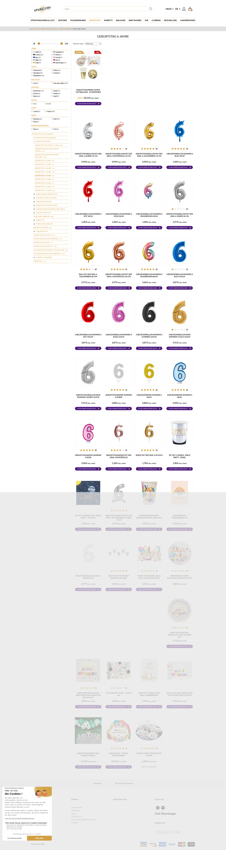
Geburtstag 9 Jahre (43, 187)
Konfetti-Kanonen (44, 257)
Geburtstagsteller (42, 242)
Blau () (37, 57)
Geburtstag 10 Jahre (43, 190)
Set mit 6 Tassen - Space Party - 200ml (179, 456)
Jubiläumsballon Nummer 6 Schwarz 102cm (149, 335)
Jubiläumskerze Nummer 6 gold (149, 396)
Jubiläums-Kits (42, 231)
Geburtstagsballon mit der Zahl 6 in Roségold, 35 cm (118, 155)
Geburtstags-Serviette (43, 246)
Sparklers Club (34, 29)
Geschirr (62, 20)
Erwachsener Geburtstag (47, 194)
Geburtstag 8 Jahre (43, 183)
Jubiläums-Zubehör (42, 216)
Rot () (57, 60)
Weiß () (38, 52)
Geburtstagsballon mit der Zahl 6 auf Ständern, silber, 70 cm (118, 517)
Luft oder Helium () (60, 83)
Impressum (75, 811)
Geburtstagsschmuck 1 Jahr (47, 145)
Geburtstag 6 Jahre (43, 176)
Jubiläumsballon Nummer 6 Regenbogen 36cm (149, 215)
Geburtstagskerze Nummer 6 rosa (88, 456)
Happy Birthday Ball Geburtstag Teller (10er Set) (179, 635)
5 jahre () (36, 111)
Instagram (97, 783)
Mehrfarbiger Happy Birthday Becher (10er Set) (149, 516)
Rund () (36, 122)
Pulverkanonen (78, 20)
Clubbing (156, 20)
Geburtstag (95, 20)
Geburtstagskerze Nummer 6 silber (118, 396)
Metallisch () (37, 73)
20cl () (35, 129)
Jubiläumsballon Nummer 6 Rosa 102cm (118, 335)
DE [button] (176, 9)
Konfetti (108, 20)
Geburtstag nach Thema (46, 198)
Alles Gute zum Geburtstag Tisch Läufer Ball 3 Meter (179, 694)
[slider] (39, 43)
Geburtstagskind (65, 29)
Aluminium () (38, 91)
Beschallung (170, 20)
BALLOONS (120, 20)
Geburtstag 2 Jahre (43, 161)
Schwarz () (39, 55)
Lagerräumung (187, 20)
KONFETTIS (40, 220)
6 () (49, 104)
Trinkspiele (38, 261)
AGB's (73, 814)
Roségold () (59, 52)
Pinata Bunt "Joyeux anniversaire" (118, 754)
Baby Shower (135, 20)
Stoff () (56, 96)
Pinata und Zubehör (44, 224)
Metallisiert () (38, 75)
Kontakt (75, 823)
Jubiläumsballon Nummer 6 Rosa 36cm (118, 215)
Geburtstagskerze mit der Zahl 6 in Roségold (118, 456)
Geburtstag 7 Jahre (43, 179)
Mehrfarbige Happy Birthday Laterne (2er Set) (179, 577)
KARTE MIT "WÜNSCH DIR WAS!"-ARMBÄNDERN (149, 694)
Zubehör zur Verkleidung (47, 205)
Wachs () (36, 96)
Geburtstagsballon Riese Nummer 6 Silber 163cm (88, 396)
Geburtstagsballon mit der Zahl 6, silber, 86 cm (179, 215)
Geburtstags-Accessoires (49, 29)
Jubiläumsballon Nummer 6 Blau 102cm (179, 275)
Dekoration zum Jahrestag (45, 138)
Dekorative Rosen (41, 228)
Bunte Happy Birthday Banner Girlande (118, 577)
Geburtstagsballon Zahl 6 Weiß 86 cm (88, 577)
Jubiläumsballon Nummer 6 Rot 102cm (88, 335)
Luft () (35, 83)
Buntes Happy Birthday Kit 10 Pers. (149, 754)
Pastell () (58, 57)
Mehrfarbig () (60, 63)
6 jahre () (51, 111)
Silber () (38, 60)
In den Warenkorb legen (86, 103)
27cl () (56, 129)
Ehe (146, 20)
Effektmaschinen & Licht (43, 20)
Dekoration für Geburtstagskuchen (49, 250)
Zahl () (56, 119)
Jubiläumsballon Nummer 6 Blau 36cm (179, 155)
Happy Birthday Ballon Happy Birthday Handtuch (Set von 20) (88, 695)
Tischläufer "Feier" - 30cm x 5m (119, 694)
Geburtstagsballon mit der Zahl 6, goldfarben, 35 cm (149, 155)
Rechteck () (37, 119)
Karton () (36, 93)
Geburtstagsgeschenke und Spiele (50, 209)
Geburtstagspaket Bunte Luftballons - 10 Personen (88, 91)
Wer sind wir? (77, 808)
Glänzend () (37, 70)
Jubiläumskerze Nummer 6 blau (179, 396)
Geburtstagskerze (43, 202)
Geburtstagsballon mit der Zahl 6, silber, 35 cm (88, 155)
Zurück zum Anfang (125, 783)
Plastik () (56, 93)
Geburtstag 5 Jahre (43, 172)
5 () (34, 104)
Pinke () (58, 55)
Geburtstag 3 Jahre (43, 164)
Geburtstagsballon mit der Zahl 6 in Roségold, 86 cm (118, 275)
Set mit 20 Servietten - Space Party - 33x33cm (88, 516)
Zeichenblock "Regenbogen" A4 (180, 516)
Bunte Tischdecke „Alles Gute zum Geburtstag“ (149, 577)
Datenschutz (76, 817)
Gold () (38, 63)
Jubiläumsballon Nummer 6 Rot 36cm (88, 215)
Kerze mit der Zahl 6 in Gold (149, 455)
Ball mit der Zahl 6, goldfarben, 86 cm (88, 275)
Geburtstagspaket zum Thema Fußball (88, 754)
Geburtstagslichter (42, 235)
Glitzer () (56, 70)
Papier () (56, 91)
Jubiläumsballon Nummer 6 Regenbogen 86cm (149, 275)
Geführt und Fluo (43, 213)
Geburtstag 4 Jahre (43, 168)
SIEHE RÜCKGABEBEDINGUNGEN (83, 820)
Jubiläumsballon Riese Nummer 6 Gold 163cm (180, 335)
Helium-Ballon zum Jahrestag (46, 239)
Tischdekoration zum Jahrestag (47, 254)
